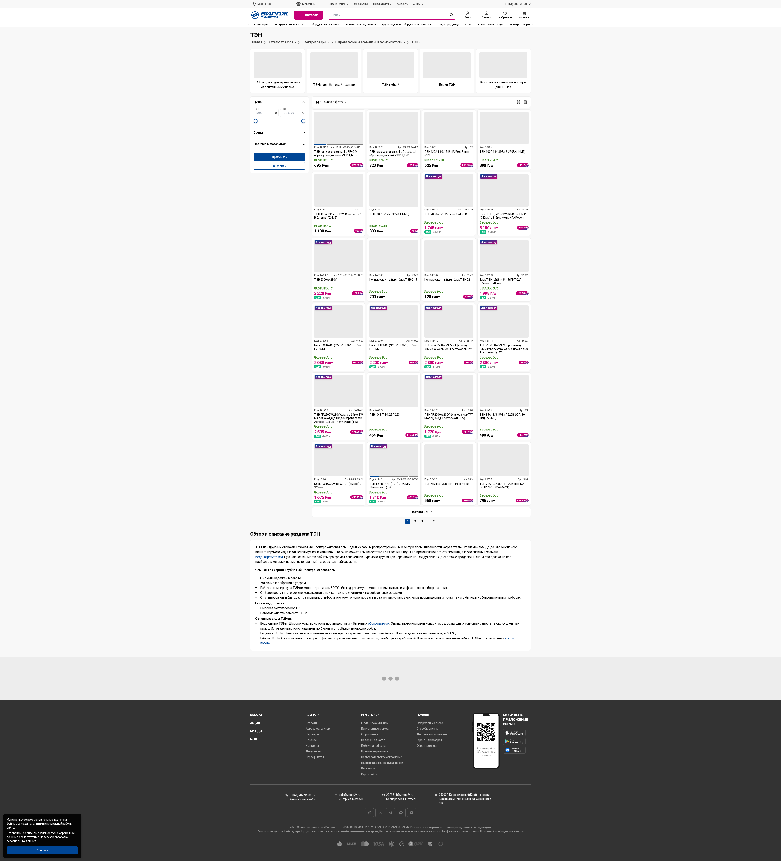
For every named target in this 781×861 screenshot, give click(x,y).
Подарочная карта (373, 740)
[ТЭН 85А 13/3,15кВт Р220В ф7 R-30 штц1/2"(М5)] (504, 391)
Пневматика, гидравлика (361, 24)
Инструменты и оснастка (289, 24)
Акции (416, 3)
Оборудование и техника (325, 24)
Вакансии (312, 740)
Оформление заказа (430, 723)
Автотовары (260, 24)
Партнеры (312, 734)
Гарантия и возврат (429, 740)
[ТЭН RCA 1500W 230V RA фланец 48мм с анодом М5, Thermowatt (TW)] (448, 321)
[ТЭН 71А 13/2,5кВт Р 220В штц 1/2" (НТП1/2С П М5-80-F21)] (504, 460)
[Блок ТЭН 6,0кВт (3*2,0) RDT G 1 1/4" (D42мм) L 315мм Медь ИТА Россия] (504, 190)
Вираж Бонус (360, 3)
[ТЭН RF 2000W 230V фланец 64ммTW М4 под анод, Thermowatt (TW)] (448, 391)
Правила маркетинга (374, 751)
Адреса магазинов (318, 728)
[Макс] (401, 812)
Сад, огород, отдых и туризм (455, 24)
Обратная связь (427, 745)
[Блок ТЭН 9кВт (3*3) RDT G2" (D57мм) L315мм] (393, 321)
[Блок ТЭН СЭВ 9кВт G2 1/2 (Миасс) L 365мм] (338, 460)
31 (434, 521)
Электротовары (520, 24)
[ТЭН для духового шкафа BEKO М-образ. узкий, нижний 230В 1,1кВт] (338, 128)
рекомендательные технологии (47, 819)
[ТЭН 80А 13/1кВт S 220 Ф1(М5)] (393, 190)
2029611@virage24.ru (399, 794)
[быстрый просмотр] (362, 122)
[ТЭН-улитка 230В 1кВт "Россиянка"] (448, 460)
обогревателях (378, 624)
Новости (311, 723)
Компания (313, 714)
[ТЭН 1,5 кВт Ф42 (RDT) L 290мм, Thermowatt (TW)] (393, 460)
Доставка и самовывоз (432, 734)
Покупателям (381, 3)
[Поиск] (451, 15)
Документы (313, 751)
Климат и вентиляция (490, 24)
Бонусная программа (375, 728)
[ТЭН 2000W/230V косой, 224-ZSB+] (448, 190)
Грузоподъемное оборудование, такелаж (406, 24)
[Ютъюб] (411, 812)
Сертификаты (315, 757)
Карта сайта (369, 774)
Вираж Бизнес (337, 3)
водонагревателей (269, 557)
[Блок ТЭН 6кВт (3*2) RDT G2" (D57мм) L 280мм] (338, 321)
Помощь (423, 714)
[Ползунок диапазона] (256, 121)
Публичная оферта (373, 745)
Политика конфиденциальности (382, 762)
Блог (254, 739)
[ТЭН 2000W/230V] (338, 256)
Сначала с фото (331, 102)
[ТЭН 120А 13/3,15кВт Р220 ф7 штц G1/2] (448, 128)
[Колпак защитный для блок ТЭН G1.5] (393, 256)
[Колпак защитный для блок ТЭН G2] (448, 256)
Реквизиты (368, 768)
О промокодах (370, 734)
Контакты (402, 3)
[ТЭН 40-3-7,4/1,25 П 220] (393, 391)
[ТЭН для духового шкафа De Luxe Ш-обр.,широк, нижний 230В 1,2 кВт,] (393, 128)
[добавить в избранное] (362, 115)
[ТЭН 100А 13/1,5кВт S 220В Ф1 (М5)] (504, 128)
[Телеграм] (390, 812)
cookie (20, 823)
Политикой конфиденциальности (502, 831)
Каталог (256, 714)
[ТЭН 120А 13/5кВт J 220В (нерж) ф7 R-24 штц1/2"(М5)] (338, 190)
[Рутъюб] (369, 812)
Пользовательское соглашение (381, 757)
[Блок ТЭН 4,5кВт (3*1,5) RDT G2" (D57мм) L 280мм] (504, 256)
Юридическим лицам (374, 723)
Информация (371, 714)
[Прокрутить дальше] (532, 24)
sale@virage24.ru (349, 794)
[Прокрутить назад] (248, 24)
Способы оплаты (427, 728)
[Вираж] (269, 15)
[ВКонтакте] (379, 812)
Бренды (256, 731)
